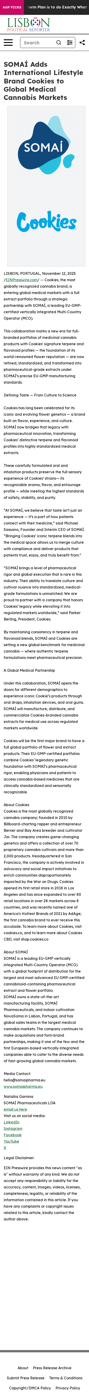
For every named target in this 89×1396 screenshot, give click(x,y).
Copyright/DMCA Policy (30, 1388)
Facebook (13, 1135)
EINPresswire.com (21, 280)
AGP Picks (12, 7)
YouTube (11, 1141)
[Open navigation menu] (8, 42)
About (23, 1368)
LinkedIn (11, 1122)
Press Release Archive (52, 1368)
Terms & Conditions (65, 1378)
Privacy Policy (67, 1388)
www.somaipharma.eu (23, 1086)
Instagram (13, 1128)
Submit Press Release (25, 1378)
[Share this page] (82, 42)
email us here (15, 1109)
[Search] (58, 42)
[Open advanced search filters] (69, 42)
